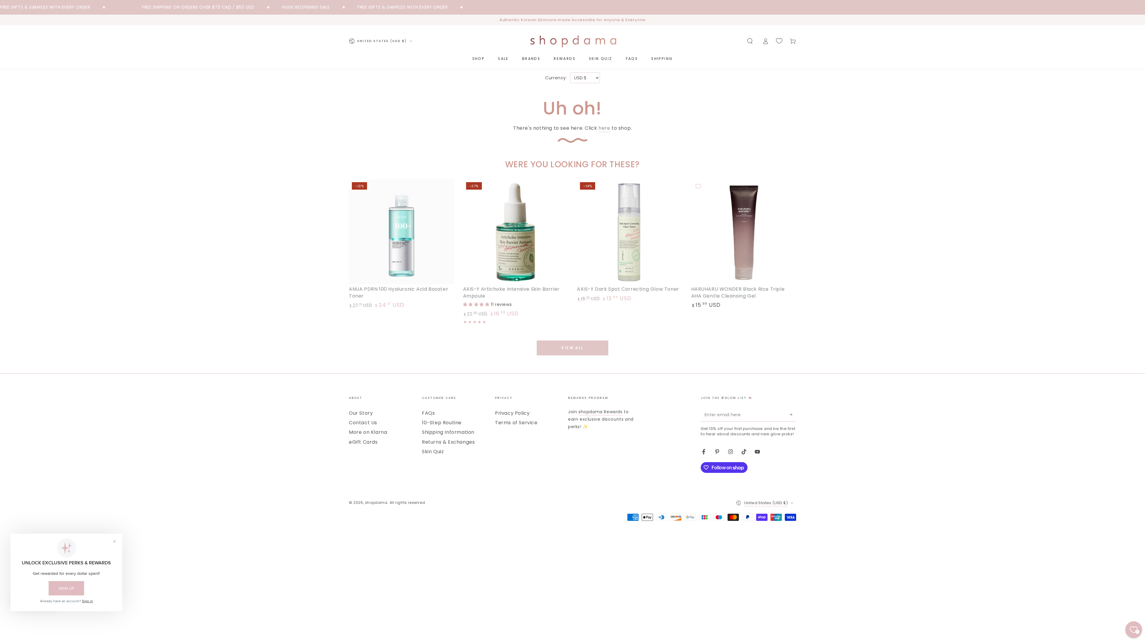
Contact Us (363, 422)
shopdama (376, 502)
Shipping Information (448, 432)
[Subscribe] (792, 414)
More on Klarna (368, 432)
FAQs (428, 413)
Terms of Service (516, 422)
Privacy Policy (512, 413)
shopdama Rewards (600, 412)
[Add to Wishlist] (356, 186)
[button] (750, 41)
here (604, 128)
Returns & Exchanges (448, 442)
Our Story (361, 413)
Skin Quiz (433, 451)
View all (572, 347)
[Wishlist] (779, 40)
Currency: (556, 78)
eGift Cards (363, 442)
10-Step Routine (442, 422)
